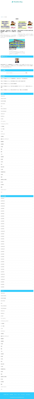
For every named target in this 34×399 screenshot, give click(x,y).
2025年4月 (2, 213)
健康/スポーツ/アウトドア (5, 336)
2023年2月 (2, 241)
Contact (19, 394)
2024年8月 (2, 221)
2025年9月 (2, 208)
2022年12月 (3, 246)
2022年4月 (2, 251)
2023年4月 (2, 236)
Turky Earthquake (3, 111)
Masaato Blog (16, 397)
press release (3, 103)
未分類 (2, 169)
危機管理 (2, 341)
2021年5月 (2, 264)
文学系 (2, 161)
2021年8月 (2, 256)
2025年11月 (2, 203)
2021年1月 (2, 271)
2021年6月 (2, 261)
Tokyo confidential (3, 108)
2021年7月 (2, 259)
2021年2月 (2, 269)
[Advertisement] (17, 10)
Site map (15, 394)
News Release (28, 394)
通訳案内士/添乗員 (3, 179)
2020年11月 (2, 276)
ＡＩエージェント (3, 189)
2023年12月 (3, 231)
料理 (1, 164)
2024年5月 (2, 226)
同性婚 (2, 146)
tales (1, 106)
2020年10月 (3, 279)
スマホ (2, 131)
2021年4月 (2, 266)
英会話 (2, 174)
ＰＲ (1, 192)
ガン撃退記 (2, 126)
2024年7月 (2, 223)
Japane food (3, 293)
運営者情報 (11, 394)
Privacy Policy (23, 394)
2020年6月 (2, 284)
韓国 (1, 384)
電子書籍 (2, 184)
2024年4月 (2, 228)
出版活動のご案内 (6, 394)
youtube (2, 118)
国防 (1, 151)
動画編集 (2, 141)
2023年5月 (2, 233)
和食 (1, 149)
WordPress (2, 116)
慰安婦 (2, 159)
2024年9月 (2, 218)
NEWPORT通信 (3, 298)
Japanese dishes (3, 98)
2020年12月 (3, 274)
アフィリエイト (3, 121)
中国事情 (2, 136)
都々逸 (2, 379)
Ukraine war (3, 113)
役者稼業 (2, 156)
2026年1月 (2, 198)
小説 (1, 154)
